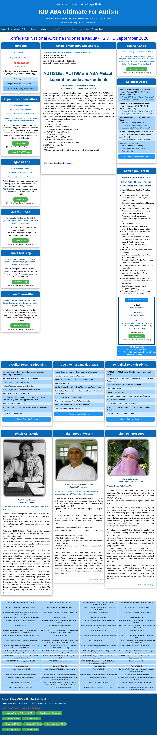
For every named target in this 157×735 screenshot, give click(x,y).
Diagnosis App (20, 199)
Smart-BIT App (21, 241)
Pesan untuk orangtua (22, 666)
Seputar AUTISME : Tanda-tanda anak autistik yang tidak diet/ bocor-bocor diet (137, 670)
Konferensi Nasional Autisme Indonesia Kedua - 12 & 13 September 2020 (78, 38)
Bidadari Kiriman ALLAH (100, 632)
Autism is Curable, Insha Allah (22, 683)
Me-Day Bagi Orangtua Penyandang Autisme (138, 614)
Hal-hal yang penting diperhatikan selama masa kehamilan (98, 637)
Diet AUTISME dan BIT (61, 666)
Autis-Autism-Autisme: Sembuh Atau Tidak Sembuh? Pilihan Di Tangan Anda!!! (99, 603)
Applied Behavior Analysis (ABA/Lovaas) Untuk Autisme (60, 614)
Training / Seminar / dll (16, 29)
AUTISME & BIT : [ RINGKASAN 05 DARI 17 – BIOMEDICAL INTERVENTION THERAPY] (59, 647)
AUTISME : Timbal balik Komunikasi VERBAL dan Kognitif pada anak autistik (137, 642)
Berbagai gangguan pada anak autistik (138, 674)
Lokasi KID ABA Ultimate (21, 152)
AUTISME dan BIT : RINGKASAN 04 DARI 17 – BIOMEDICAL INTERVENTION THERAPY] (21, 647)
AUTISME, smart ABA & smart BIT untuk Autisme (138, 683)
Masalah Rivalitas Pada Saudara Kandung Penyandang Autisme (60, 622)
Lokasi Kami (71, 29)
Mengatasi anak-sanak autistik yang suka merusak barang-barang (136, 678)
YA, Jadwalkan (21, 143)
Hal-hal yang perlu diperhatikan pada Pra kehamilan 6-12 (21, 637)
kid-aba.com (68, 163)
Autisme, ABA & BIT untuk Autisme (100, 683)
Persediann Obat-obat (100, 666)
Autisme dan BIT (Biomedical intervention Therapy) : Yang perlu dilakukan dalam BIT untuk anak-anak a (60, 642)
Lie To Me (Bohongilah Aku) (100, 618)
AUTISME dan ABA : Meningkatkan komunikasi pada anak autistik (98, 647)
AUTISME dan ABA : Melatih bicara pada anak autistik (21, 642)
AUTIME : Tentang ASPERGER (100, 642)
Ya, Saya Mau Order (137, 69)
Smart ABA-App (21, 282)
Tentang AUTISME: (138, 666)
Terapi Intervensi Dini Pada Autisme (61, 627)
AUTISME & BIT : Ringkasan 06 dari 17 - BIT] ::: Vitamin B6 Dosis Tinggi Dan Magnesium (21, 652)
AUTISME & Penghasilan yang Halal (61, 662)
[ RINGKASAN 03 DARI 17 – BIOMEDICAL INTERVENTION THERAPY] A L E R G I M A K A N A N (59, 632)
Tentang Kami (97, 29)
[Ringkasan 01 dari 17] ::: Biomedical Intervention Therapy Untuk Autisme (137, 627)
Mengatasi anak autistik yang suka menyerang (100, 688)
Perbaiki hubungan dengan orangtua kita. (22, 688)
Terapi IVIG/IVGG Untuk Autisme (100, 614)
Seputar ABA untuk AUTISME (22, 670)
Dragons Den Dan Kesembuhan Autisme (138, 609)
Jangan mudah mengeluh (100, 678)
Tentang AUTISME (100, 670)
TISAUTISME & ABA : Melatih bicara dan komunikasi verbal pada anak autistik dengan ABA (59, 652)
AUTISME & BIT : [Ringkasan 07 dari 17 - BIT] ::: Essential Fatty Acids (99, 652)
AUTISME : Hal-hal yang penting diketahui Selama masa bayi (137, 637)
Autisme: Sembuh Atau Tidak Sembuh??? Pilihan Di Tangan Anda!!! (99, 609)
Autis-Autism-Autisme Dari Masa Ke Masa (22, 603)
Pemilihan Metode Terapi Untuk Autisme (61, 609)
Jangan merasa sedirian (138, 662)
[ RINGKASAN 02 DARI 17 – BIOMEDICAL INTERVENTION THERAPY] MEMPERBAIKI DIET (20, 632)
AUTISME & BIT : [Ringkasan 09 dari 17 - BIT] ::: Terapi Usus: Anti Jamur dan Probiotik (99, 662)
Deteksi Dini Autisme (138, 618)
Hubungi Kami (84, 29)
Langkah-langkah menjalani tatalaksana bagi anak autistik (98, 674)
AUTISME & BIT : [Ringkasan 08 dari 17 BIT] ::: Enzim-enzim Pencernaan (99, 657)
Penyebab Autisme (22, 627)
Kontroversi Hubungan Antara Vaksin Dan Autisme (100, 622)
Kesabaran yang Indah (138, 632)
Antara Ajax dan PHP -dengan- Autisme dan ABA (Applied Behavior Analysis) (21, 614)
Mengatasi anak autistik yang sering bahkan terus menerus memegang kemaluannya (59, 678)
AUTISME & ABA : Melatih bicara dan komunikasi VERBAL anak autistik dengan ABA (21, 657)
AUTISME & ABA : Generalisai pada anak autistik (22, 662)
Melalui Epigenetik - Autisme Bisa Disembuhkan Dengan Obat (99, 627)
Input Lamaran (137, 336)
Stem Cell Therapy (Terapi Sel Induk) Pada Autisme (138, 603)
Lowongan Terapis (57, 29)
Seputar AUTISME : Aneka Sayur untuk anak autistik (22, 674)
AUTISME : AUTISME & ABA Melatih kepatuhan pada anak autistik (60, 657)
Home (3, 29)
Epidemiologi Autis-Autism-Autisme (61, 603)
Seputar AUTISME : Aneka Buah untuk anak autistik (61, 674)
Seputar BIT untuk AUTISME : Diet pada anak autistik (60, 670)
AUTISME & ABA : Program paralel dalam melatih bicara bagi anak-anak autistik (137, 657)
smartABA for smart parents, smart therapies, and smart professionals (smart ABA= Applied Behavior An (60, 683)
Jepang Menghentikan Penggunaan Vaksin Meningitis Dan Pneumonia (136, 622)
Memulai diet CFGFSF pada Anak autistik (22, 678)
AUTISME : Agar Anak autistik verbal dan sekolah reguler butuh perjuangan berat (137, 652)
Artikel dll (32, 29)
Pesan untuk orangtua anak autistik (61, 688)
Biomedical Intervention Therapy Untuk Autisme (22, 622)
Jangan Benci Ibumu (61, 618)
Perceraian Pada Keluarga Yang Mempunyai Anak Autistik (21, 618)
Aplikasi (43, 29)
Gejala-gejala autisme (61, 637)
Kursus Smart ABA (21, 325)
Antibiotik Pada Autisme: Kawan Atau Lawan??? (22, 609)
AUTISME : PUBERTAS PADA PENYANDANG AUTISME (137, 647)
